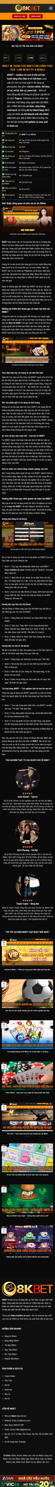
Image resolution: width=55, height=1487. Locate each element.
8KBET (10, 74)
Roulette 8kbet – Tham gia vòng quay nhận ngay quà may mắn (27, 969)
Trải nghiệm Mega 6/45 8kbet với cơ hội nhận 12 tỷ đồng (27, 1052)
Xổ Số (7, 1385)
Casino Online (10, 1376)
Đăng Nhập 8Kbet (12, 1340)
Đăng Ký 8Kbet (11, 1336)
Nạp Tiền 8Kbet (11, 1350)
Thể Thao (8, 1380)
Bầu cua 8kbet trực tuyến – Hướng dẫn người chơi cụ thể (27, 1216)
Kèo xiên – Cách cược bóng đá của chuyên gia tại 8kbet (27, 1134)
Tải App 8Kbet (10, 1345)
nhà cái (35, 242)
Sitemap (22, 1442)
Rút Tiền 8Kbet (11, 1354)
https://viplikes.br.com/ (21, 1420)
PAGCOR (28, 290)
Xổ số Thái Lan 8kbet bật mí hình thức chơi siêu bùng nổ (27, 1175)
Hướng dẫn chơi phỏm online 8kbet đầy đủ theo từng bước (27, 1257)
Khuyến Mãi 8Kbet (12, 1359)
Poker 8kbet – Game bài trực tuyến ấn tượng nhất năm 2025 (27, 1093)
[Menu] (51, 8)
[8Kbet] (27, 8)
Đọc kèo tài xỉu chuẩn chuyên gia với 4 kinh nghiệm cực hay (27, 1011)
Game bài (8, 1389)
